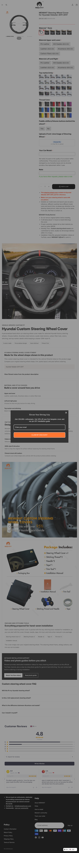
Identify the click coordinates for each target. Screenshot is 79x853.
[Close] (66, 412)
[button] (70, 849)
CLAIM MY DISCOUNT (39, 435)
